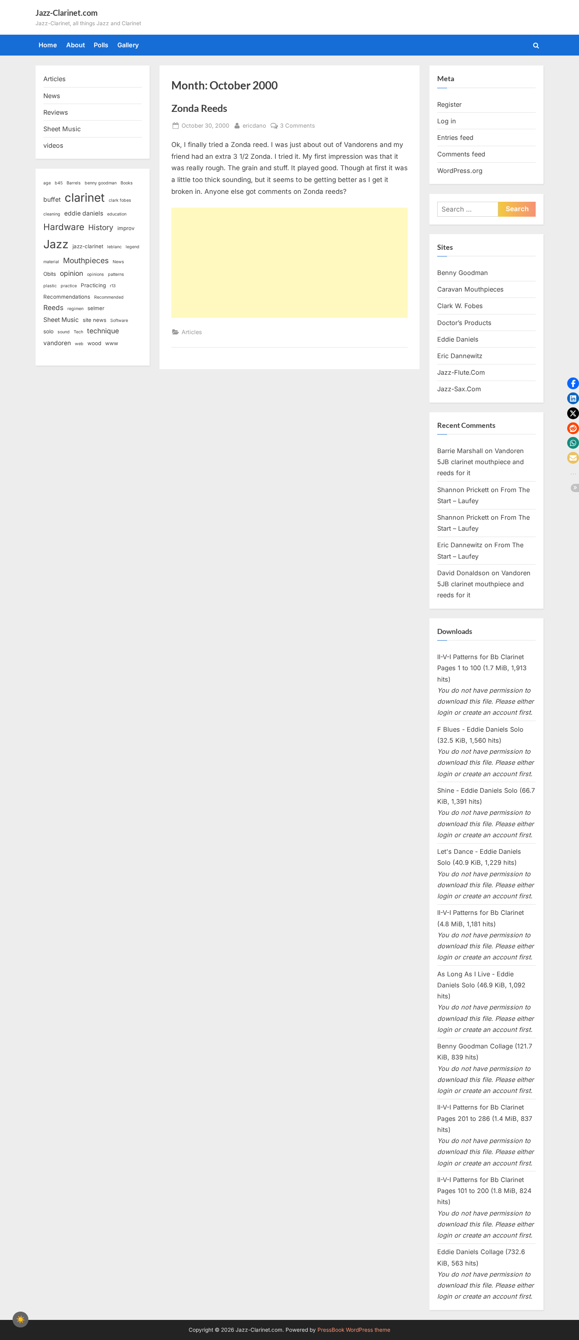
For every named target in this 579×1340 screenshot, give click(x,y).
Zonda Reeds (199, 108)
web (79, 343)
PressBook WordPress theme (353, 1330)
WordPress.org (459, 171)
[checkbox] (20, 1319)
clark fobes (120, 200)
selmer (95, 308)
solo (48, 331)
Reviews (55, 112)
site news (94, 320)
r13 (113, 285)
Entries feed (455, 137)
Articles (192, 332)
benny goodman (101, 183)
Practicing (93, 285)
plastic (50, 285)
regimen (75, 308)
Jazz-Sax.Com (459, 389)
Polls (101, 45)
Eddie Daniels (458, 339)
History (100, 227)
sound (64, 332)
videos (53, 145)
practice (69, 285)
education (116, 214)
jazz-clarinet (87, 246)
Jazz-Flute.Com (461, 372)
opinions (95, 274)
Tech (78, 332)
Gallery (128, 45)
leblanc (114, 246)
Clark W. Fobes (460, 306)
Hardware (63, 226)
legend (132, 246)
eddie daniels (83, 213)
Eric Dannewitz (459, 356)
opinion (71, 273)
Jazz (56, 244)
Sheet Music (62, 129)
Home (48, 45)
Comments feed (461, 154)
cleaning (51, 214)
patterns (116, 274)
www (111, 343)
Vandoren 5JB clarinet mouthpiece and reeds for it (480, 462)
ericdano (254, 125)
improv (126, 228)
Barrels (74, 183)
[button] (573, 383)
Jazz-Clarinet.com (66, 12)
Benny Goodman (462, 273)
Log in (446, 121)
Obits (49, 274)
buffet (52, 199)
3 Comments (297, 126)
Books (127, 183)
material (51, 261)
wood (94, 343)
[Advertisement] (289, 263)
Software (119, 320)
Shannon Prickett (463, 490)
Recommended (109, 297)
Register (449, 104)
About (75, 45)
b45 (59, 183)
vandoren (57, 343)
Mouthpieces (86, 260)
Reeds (53, 307)
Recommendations (66, 297)
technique (103, 331)
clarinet (85, 197)
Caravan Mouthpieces (470, 289)
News (51, 96)
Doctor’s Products (464, 323)
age (47, 183)
